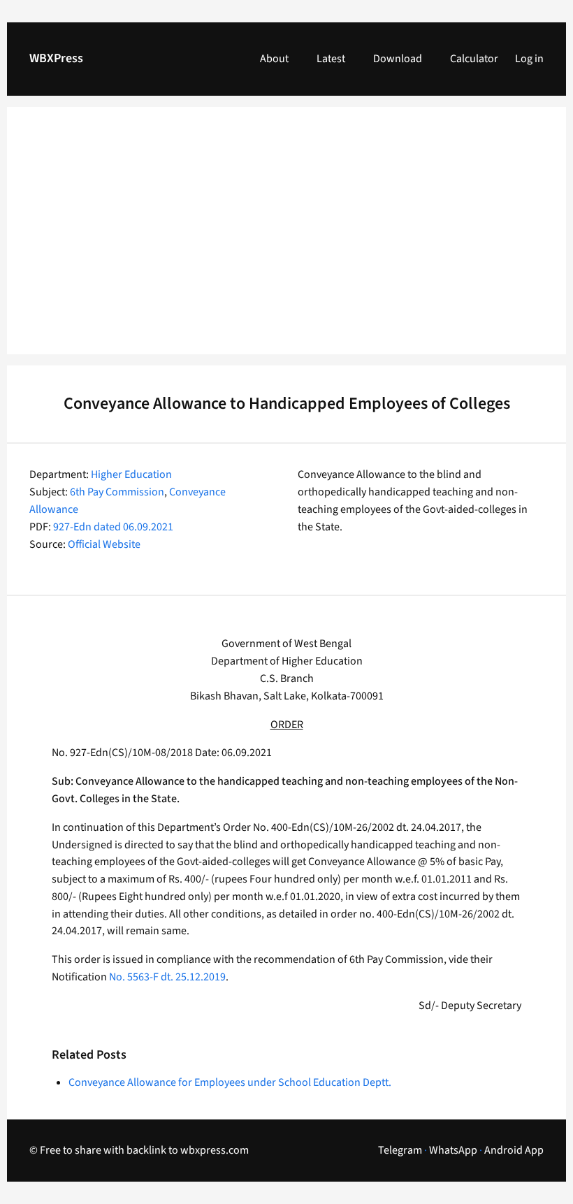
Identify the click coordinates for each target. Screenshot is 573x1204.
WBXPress (56, 58)
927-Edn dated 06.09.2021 (113, 527)
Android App (514, 1150)
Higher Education (131, 474)
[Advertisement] (286, 239)
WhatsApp (453, 1150)
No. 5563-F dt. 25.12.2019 (167, 977)
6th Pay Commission (117, 492)
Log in (529, 58)
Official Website (104, 544)
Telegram (400, 1150)
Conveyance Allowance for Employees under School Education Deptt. (229, 1082)
